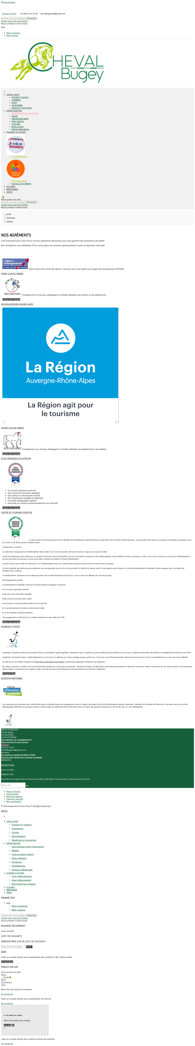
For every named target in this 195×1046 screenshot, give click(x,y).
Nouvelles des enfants (21, 184)
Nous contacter (13, 33)
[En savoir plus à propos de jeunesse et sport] (8, 727)
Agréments (16, 100)
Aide (8, 903)
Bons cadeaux (18, 121)
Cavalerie (16, 124)
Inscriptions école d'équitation (25, 113)
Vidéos (9, 192)
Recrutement (17, 105)
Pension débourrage (20, 129)
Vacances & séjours (16, 132)
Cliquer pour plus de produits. (14, 21)
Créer (29, 947)
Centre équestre (14, 110)
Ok (13, 1025)
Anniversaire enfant (20, 119)
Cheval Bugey (13, 94)
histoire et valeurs (20, 97)
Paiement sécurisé (14, 799)
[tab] (97, 254)
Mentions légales (14, 796)
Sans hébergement (19, 181)
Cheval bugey (12, 794)
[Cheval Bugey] (8, 2)
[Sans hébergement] (15, 178)
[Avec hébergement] (15, 154)
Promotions (7, 765)
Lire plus (7, 1025)
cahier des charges (11, 299)
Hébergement (12, 189)
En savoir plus (8, 673)
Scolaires (10, 186)
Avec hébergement (19, 157)
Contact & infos (9, 13)
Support (5, 745)
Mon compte (12, 35)
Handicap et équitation (21, 108)
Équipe (14, 103)
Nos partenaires (13, 801)
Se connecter (7, 961)
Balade (15, 116)
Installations (17, 127)
